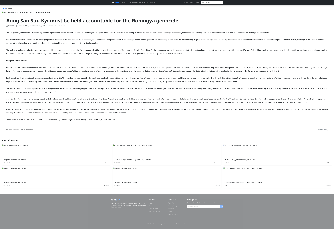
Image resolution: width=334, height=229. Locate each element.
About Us (171, 203)
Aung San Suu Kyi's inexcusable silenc (15, 160)
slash (115, 2)
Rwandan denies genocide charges (125, 183)
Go (222, 206)
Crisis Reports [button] (137, 2)
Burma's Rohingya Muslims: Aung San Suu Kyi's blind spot (133, 160)
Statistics (171, 209)
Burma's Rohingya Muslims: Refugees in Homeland (241, 160)
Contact (170, 211)
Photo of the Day (149, 2)
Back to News (323, 129)
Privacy (192, 2)
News (123, 2)
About (186, 2)
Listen (325, 19)
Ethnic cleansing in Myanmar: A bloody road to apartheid (243, 183)
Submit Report (173, 214)
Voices (129, 2)
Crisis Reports (153, 209)
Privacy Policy (172, 206)
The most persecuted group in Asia (15, 183)
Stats (197, 2)
